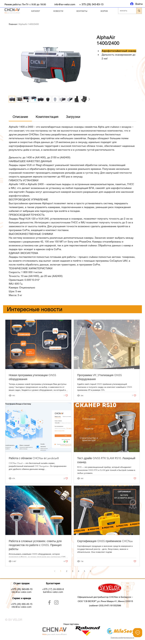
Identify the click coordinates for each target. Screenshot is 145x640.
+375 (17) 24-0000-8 (53, 589)
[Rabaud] (87, 631)
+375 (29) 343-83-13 (21, 589)
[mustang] (120, 629)
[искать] (139, 11)
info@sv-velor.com (64, 4)
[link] (20, 117)
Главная (13, 24)
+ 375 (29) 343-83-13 (91, 4)
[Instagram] (56, 602)
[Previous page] (54, 571)
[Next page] (90, 571)
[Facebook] (49, 602)
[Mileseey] (21, 631)
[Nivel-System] (54, 631)
